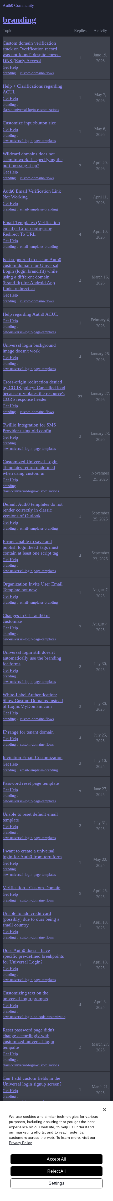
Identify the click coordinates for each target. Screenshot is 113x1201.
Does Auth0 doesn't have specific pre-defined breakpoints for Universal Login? (33, 956)
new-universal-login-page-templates (29, 141)
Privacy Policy (20, 1143)
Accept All (56, 1159)
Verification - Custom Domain (31, 887)
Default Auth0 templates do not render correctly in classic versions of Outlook (33, 510)
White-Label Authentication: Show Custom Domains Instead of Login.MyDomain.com (33, 700)
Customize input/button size (29, 122)
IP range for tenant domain (28, 732)
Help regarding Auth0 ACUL (30, 314)
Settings (56, 1183)
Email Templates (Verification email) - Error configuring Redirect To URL (31, 228)
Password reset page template (31, 783)
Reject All (56, 1171)
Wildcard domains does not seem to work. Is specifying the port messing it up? (33, 159)
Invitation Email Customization (33, 757)
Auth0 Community (18, 5)
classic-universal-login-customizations (31, 110)
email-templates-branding (39, 209)
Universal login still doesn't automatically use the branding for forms (32, 658)
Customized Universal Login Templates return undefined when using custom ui (30, 467)
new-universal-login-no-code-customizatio (34, 1017)
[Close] (104, 1109)
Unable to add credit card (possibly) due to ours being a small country (31, 919)
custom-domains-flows (37, 73)
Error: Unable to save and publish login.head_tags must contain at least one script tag (30, 547)
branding (9, 73)
